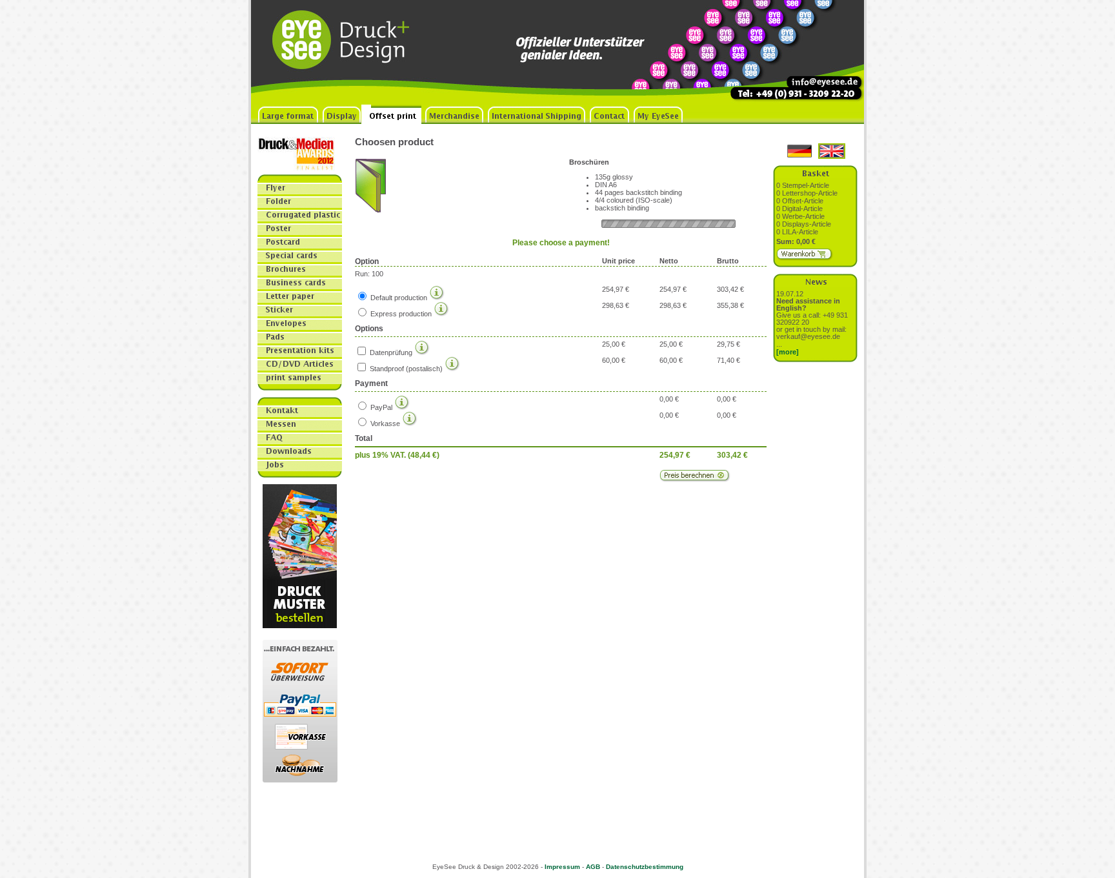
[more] (787, 352)
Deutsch (799, 151)
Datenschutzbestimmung (644, 866)
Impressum (562, 866)
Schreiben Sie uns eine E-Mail (815, 52)
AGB (593, 866)
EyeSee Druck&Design (348, 52)
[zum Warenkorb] (805, 258)
